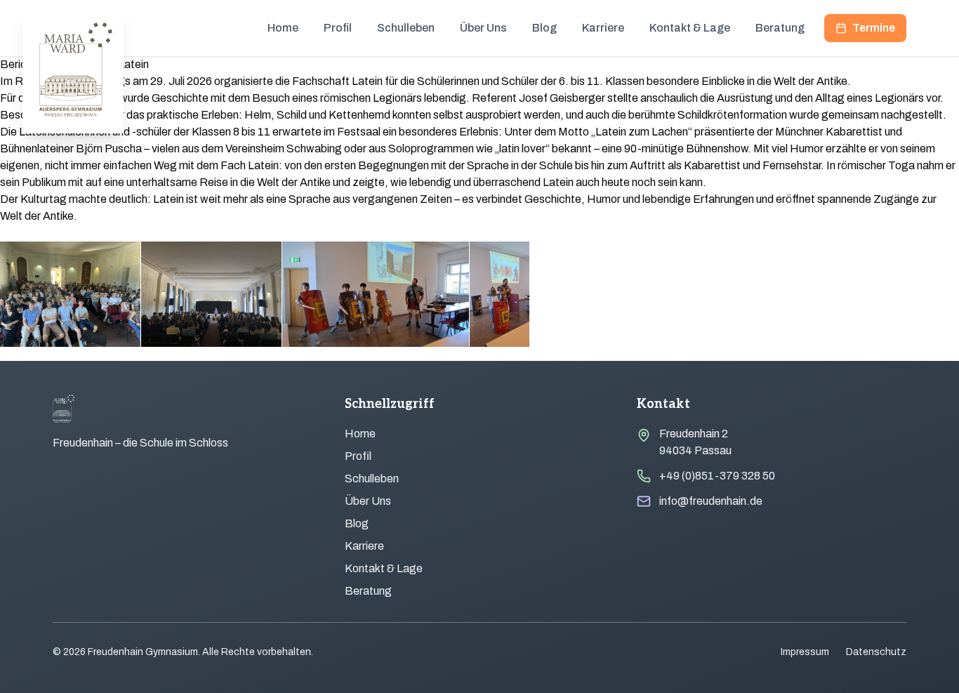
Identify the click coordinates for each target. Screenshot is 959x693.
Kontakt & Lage (689, 28)
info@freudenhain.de (710, 501)
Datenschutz (876, 652)
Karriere (603, 28)
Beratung (780, 28)
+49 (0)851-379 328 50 (717, 476)
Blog (544, 28)
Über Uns (483, 28)
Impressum (805, 652)
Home (282, 28)
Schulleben (406, 28)
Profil (338, 28)
